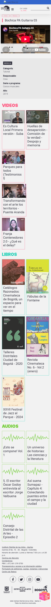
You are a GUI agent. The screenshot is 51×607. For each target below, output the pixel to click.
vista (13, 129)
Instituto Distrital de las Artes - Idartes (17, 547)
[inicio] (5, 8)
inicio (5, 16)
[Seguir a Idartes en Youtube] (38, 579)
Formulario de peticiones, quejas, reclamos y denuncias (25, 568)
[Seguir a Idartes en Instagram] (30, 579)
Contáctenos (7, 560)
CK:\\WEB (23, 9)
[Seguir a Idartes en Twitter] (21, 579)
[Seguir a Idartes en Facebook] (13, 579)
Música (15, 16)
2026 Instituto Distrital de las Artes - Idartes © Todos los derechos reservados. (25, 602)
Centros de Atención (10, 558)
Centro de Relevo (9, 571)
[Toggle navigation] (12, 9)
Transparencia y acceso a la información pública (22, 566)
